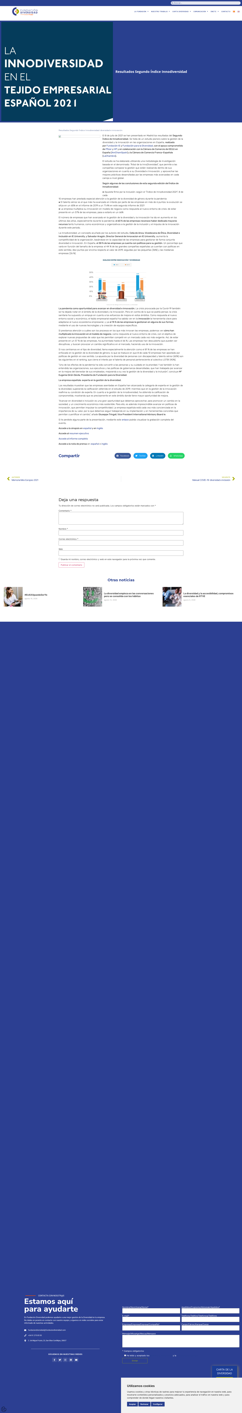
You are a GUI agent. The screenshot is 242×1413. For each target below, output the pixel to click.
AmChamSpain (119, 152)
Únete (213, 11)
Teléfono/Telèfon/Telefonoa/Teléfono (199, 1316)
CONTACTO (225, 11)
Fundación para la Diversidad (138, 145)
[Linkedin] (71, 1360)
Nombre (63, 529)
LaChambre (109, 156)
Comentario (65, 511)
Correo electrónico (68, 539)
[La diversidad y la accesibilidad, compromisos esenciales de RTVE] (172, 597)
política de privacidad (187, 1355)
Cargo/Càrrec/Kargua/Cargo (195, 1324)
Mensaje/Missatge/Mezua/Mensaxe (139, 1334)
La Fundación (140, 11)
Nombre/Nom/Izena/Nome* (135, 1307)
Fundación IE (113, 145)
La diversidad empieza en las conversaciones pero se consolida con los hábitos (129, 595)
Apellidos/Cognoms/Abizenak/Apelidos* (201, 1307)
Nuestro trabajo (159, 11)
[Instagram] (65, 1360)
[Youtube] (76, 1360)
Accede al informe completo (73, 438)
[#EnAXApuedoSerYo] (13, 597)
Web (61, 549)
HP (116, 149)
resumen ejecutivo (79, 433)
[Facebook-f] (54, 1360)
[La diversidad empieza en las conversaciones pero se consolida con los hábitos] (92, 597)
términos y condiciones (161, 1355)
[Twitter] (60, 1360)
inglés (100, 428)
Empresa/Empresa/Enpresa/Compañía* (141, 1324)
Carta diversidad (180, 11)
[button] (123, 456)
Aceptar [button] (132, 1404)
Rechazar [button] (144, 1404)
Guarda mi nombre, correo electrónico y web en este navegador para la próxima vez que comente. (108, 559)
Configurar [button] (158, 1404)
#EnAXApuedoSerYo (36, 594)
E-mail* (125, 1316)
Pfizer (109, 149)
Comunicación (199, 11)
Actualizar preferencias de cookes (3, 1409)
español (87, 428)
